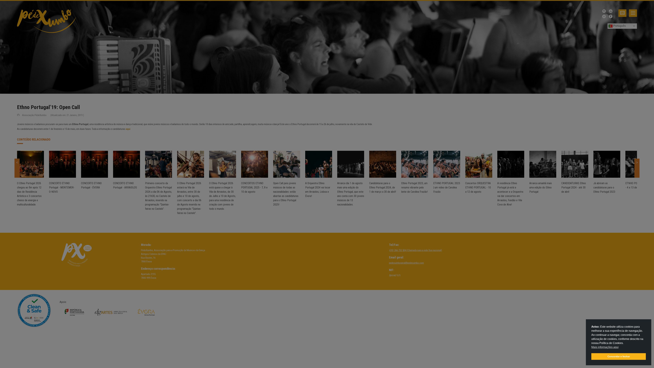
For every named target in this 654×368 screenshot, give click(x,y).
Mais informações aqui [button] (605, 347)
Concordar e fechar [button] (619, 356)
